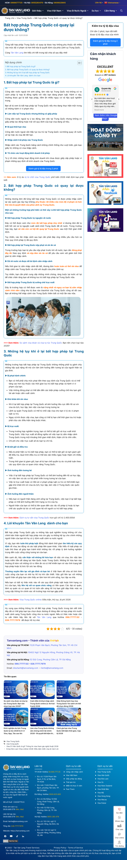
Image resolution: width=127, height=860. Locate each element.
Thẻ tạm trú (70, 782)
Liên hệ (98, 2)
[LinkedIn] (23, 836)
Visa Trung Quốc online (30, 599)
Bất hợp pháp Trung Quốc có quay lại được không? (28, 69)
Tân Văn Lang (17, 52)
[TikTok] (17, 836)
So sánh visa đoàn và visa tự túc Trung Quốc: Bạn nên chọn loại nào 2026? (16, 703)
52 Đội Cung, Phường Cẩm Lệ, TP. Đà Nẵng (50, 659)
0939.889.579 (9, 809)
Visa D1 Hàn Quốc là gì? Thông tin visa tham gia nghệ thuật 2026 (32, 746)
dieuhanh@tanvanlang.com (25, 668)
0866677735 (16, 2)
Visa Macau (102, 799)
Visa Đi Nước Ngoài (76, 10)
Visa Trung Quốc (24, 18)
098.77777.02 (72, 617)
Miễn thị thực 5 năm (74, 786)
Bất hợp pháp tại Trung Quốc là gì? (21, 66)
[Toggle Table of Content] (78, 63)
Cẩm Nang (109, 10)
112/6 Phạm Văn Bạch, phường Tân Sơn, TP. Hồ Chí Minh (48, 787)
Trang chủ (9, 18)
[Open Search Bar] (123, 10)
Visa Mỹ (100, 793)
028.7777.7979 (12, 620)
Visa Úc (100, 782)
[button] (119, 99)
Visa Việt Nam (54, 10)
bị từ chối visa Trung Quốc (37, 177)
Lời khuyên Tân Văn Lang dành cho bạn (23, 75)
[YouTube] (11, 836)
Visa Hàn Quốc (103, 775)
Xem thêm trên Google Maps (106, 117)
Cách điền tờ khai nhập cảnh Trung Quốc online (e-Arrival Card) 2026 (42, 703)
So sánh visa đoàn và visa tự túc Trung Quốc (41, 343)
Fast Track (70, 789)
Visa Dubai (101, 803)
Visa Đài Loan (102, 779)
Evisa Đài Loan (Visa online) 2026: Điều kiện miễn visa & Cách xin (32, 749)
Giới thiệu (36, 10)
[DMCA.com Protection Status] (10, 842)
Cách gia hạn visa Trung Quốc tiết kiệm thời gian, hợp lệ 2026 (69, 730)
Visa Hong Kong (103, 796)
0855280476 (37, 2)
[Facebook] (5, 836)
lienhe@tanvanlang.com (52, 668)
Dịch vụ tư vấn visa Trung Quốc (34, 517)
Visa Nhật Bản (103, 789)
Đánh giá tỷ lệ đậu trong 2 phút (43, 168)
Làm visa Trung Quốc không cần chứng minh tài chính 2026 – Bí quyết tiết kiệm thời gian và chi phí (42, 731)
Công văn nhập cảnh (74, 772)
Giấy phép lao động (74, 779)
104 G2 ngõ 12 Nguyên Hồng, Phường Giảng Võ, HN (49, 832)
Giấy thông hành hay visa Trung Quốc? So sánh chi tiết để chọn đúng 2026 (69, 703)
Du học (95, 10)
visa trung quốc (12, 744)
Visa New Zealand (104, 786)
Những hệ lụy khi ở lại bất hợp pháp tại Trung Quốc (28, 72)
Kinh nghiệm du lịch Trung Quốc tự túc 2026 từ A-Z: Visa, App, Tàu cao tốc (15, 730)
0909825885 (60, 2)
